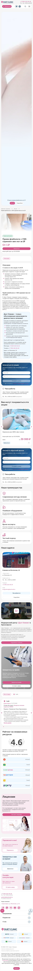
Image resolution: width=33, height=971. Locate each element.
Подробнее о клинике (16, 642)
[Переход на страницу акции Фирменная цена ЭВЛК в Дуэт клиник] (29, 443)
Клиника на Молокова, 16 (11, 570)
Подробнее (16, 597)
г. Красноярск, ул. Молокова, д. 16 (10, 903)
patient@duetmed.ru (7, 897)
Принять (16, 968)
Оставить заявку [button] (16, 685)
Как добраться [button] (16, 593)
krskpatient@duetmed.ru (8, 589)
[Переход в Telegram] (16, 6)
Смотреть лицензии (16, 814)
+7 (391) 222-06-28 (25, 1)
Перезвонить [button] (10, 850)
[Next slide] (31, 426)
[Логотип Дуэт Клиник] (7, 2)
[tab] (6, 258)
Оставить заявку (10, 887)
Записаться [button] (8, 6)
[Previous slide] (1, 426)
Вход (30, 911)
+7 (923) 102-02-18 (14, 346)
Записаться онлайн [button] (16, 682)
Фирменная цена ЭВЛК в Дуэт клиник (13, 432)
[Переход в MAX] (19, 6)
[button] (29, 6)
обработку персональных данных (20, 383)
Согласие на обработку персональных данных (10, 950)
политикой (5, 960)
